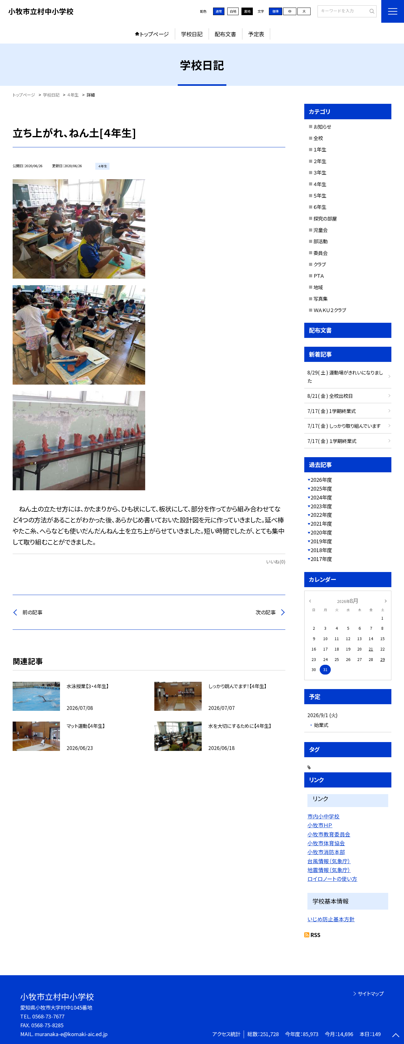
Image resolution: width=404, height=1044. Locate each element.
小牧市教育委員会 (328, 834)
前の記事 (32, 612)
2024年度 (321, 497)
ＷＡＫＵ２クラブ (329, 309)
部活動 (320, 241)
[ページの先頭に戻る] (396, 1036)
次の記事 (266, 612)
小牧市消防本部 (326, 852)
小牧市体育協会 (326, 843)
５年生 (319, 195)
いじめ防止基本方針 (331, 919)
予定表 (256, 34)
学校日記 (191, 34)
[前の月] (310, 600)
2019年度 (321, 541)
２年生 (319, 160)
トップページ (154, 34)
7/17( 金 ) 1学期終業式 (331, 410)
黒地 (247, 11)
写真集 (320, 298)
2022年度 (321, 514)
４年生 (319, 183)
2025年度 (321, 488)
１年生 (319, 149)
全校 (318, 137)
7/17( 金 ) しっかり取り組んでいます (344, 425)
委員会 (320, 252)
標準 (275, 11)
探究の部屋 (325, 218)
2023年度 (321, 506)
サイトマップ (371, 993)
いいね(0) (275, 561)
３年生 (319, 172)
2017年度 (321, 559)
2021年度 (321, 523)
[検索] (371, 11)
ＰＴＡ (318, 275)
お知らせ (322, 126)
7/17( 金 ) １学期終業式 (331, 440)
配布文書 (225, 34)
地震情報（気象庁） (329, 870)
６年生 (319, 206)
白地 (233, 11)
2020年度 (321, 532)
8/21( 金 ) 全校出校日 (330, 395)
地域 (318, 287)
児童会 (320, 229)
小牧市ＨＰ (319, 825)
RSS (315, 935)
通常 (219, 11)
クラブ (319, 264)
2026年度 (321, 479)
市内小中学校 (323, 816)
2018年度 (321, 550)
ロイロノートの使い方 (332, 878)
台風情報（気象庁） (329, 861)
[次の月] (386, 600)
